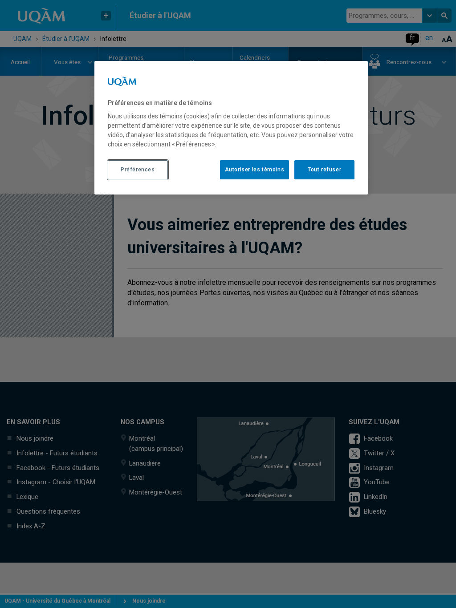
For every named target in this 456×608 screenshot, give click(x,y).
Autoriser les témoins (255, 169)
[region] (231, 128)
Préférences (138, 169)
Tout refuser (324, 169)
